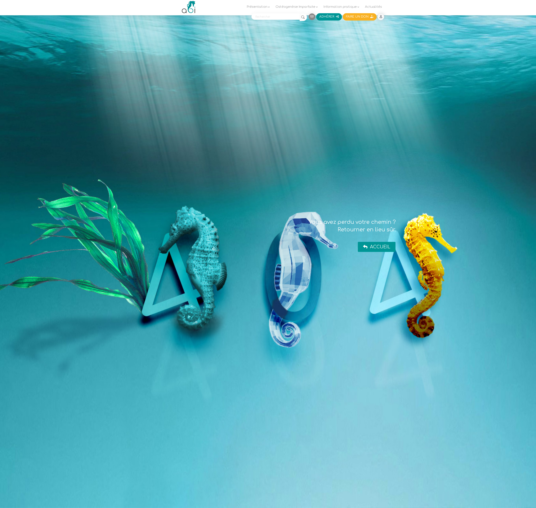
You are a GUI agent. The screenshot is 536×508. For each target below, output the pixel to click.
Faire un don (358, 16)
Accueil (378, 246)
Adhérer (327, 16)
